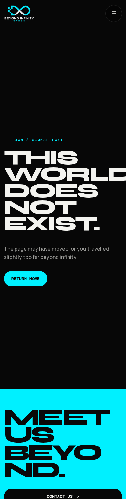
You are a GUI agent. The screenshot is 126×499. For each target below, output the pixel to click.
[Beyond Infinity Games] (52, 13)
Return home (25, 278)
